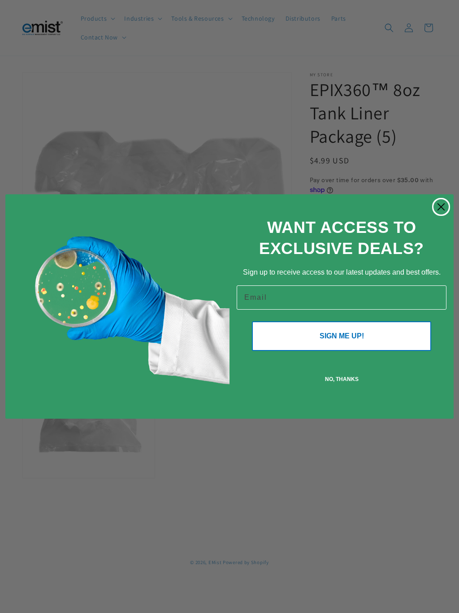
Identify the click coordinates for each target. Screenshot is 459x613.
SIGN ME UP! (342, 336)
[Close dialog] (441, 207)
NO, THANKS (342, 379)
